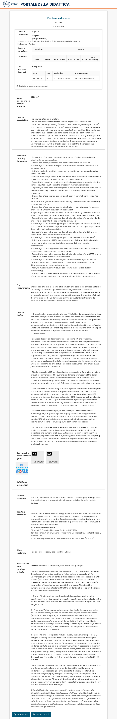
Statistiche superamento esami (33, 86)
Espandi (38, 66)
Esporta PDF (22, 714)
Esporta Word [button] (42, 714)
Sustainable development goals (21, 456)
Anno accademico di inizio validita (21, 102)
